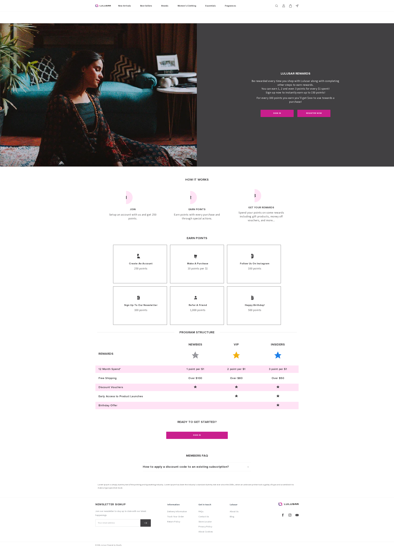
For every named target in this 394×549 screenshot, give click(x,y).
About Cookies (206, 531)
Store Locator (205, 521)
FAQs (201, 511)
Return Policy (173, 521)
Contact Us (204, 516)
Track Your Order (175, 516)
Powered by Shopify (114, 545)
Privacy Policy (205, 526)
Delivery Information (177, 511)
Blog (232, 516)
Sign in (277, 113)
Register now (314, 113)
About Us (234, 511)
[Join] (145, 523)
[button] (276, 5)
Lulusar (104, 545)
